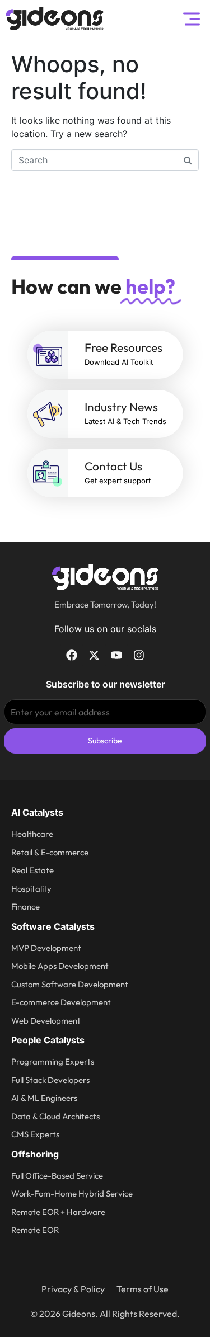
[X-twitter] (94, 655)
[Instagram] (139, 655)
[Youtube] (116, 655)
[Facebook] (71, 655)
